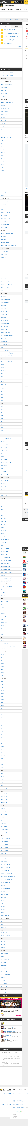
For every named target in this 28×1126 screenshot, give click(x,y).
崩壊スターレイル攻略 (17, 1100)
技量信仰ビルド (4, 384)
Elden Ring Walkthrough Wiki (7, 992)
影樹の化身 (3, 123)
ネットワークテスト (5, 959)
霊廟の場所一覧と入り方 (6, 581)
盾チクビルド (3, 397)
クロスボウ (3, 755)
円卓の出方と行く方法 (5, 332)
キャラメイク (3, 308)
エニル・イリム (4, 96)
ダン (2, 155)
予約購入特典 (3, 239)
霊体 (2, 507)
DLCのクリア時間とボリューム (7, 233)
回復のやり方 (3, 338)
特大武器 (2, 746)
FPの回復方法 (4, 341)
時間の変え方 (3, 521)
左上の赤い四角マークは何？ (7, 572)
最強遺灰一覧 (3, 279)
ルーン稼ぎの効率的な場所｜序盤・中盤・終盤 (13, 40)
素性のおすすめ (4, 314)
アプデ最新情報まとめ (5, 557)
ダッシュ (2, 492)
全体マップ (3, 808)
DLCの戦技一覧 (4, 802)
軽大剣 (2, 666)
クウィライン (3, 192)
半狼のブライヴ (4, 622)
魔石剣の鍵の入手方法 (5, 566)
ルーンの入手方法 (4, 320)
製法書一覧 (3, 885)
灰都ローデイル (4, 465)
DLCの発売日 (3, 236)
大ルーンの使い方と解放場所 (7, 335)
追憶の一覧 (3, 912)
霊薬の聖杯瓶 (3, 927)
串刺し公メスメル (4, 111)
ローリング (3, 489)
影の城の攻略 (3, 90)
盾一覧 (2, 776)
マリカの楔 (3, 524)
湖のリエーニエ (4, 447)
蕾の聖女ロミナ (4, 114)
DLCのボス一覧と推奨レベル (7, 102)
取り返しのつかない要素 (6, 560)
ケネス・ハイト (4, 616)
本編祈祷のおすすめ (5, 290)
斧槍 (2, 723)
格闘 (2, 675)
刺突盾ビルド (3, 400)
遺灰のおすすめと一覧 (5, 867)
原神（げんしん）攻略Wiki (18, 1104)
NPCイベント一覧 (4, 601)
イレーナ (2, 607)
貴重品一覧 (3, 891)
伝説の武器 (3, 649)
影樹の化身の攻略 (4, 210)
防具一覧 (2, 773)
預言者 (2, 421)
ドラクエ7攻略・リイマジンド (19, 1097)
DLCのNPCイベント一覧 (6, 137)
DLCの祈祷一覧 (4, 797)
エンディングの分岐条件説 (6, 586)
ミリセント (3, 631)
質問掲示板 (3, 947)
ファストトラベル (4, 501)
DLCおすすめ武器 (4, 201)
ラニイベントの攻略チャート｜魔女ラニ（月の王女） (13, 36)
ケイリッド (3, 453)
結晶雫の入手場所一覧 (5, 882)
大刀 (2, 669)
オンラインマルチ (4, 504)
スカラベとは (3, 542)
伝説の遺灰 (3, 909)
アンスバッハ (3, 152)
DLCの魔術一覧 (4, 799)
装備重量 (2, 527)
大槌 (2, 731)
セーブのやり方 (4, 986)
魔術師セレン (3, 613)
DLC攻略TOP (10, 9)
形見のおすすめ (4, 311)
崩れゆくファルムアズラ (6, 462)
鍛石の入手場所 (4, 862)
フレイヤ (2, 143)
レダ (2, 140)
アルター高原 (3, 823)
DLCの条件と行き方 (5, 242)
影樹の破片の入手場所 (5, 213)
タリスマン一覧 (4, 788)
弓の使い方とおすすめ (5, 344)
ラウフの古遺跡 (4, 93)
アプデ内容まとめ (4, 251)
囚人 (2, 427)
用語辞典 (2, 533)
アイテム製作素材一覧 (5, 888)
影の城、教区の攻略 (5, 224)
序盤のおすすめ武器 (5, 302)
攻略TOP (3, 9)
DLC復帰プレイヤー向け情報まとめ (8, 245)
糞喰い (2, 625)
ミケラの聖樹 (3, 471)
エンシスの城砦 (4, 87)
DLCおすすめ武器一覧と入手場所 (8, 646)
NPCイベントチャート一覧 (9, 29)
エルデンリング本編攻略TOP (7, 73)
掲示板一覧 (3, 941)
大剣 (2, 687)
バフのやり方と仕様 (5, 350)
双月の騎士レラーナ (5, 108)
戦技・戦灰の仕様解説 (5, 935)
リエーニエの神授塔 (5, 841)
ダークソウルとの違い (5, 974)
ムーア (2, 149)
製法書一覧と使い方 (8, 43)
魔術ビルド (3, 373)
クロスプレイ (3, 968)
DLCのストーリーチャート (6, 84)
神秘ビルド (3, 376)
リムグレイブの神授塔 (5, 838)
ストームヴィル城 (4, 444)
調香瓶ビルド (3, 394)
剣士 (2, 409)
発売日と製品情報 (4, 953)
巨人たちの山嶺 (4, 459)
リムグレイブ (3, 811)
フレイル (2, 734)
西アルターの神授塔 (5, 850)
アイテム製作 (3, 518)
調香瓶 (2, 657)
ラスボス (2, 132)
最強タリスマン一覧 (5, 282)
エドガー (2, 610)
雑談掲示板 (3, 944)
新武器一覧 (18, 9)
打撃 (2, 767)
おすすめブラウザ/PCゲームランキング (11, 1046)
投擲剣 (2, 663)
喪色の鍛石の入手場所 (5, 864)
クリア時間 (3, 980)
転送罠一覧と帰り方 (5, 548)
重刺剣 (2, 699)
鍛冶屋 (2, 545)
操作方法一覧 (3, 305)
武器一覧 (2, 640)
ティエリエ (3, 158)
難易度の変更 (3, 977)
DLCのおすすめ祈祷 (5, 287)
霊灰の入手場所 (4, 215)
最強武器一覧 (3, 257)
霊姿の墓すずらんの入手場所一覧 (8, 876)
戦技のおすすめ (4, 495)
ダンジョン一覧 (4, 832)
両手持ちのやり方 (4, 326)
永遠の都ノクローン (5, 829)
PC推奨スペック (4, 965)
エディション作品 (4, 971)
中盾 (2, 782)
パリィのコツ (3, 483)
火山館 (2, 456)
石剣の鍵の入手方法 (5, 563)
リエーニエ (3, 817)
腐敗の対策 (3, 575)
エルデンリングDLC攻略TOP (7, 75)
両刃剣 (2, 693)
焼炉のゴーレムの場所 (5, 218)
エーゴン (2, 167)
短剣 (2, 681)
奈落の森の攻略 (4, 227)
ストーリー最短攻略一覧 (6, 438)
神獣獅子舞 (3, 105)
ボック (2, 604)
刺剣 (2, 696)
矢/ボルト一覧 (4, 897)
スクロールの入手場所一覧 (6, 879)
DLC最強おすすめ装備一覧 (6, 285)
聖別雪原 (2, 468)
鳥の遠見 (2, 512)
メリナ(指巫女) (4, 983)
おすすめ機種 (3, 962)
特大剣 (2, 690)
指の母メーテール (4, 129)
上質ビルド (3, 391)
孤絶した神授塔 (4, 853)
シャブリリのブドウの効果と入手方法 (11, 33)
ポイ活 (8, 2)
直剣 (2, 684)
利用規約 (14, 1089)
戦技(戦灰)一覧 (4, 933)
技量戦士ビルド (4, 370)
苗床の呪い (3, 906)
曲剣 (2, 702)
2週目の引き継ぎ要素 (5, 539)
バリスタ (2, 752)
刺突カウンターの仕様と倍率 (7, 356)
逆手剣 (2, 654)
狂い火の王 (3, 595)
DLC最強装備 (3, 204)
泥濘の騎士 (3, 117)
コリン (2, 628)
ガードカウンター (4, 486)
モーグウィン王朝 (4, 474)
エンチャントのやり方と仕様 (7, 353)
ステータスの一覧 (4, 480)
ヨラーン (2, 164)
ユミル (2, 161)
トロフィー (3, 536)
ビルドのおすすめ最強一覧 (6, 361)
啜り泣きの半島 (4, 814)
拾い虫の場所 (3, 221)
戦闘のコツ (3, 347)
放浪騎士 (2, 406)
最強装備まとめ (4, 254)
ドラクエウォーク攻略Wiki (18, 1102)
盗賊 (2, 415)
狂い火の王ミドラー (5, 126)
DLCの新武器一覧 (4, 643)
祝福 (2, 515)
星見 (2, 418)
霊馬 (2, 509)
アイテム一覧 (3, 859)
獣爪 (2, 660)
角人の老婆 (3, 195)
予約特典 (2, 956)
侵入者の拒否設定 (4, 551)
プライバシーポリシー (23, 1089)
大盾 (2, 785)
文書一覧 (2, 903)
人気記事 (5, 26)
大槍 (2, 720)
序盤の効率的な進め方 (5, 299)
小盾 (2, 779)
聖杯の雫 (2, 921)
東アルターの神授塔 (5, 847)
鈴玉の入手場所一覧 (5, 870)
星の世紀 (2, 589)
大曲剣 (2, 705)
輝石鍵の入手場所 (4, 554)
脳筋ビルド (3, 364)
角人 (2, 146)
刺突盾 (2, 672)
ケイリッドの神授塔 (5, 844)
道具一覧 (2, 900)
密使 (2, 430)
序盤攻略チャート (4, 441)
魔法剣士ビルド (4, 367)
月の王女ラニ (3, 619)
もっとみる (18, 46)
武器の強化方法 (4, 329)
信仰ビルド (3, 381)
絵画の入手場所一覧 (5, 915)
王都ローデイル (4, 450)
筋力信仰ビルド (4, 388)
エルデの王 (3, 592)
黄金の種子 (3, 924)
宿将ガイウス (3, 120)
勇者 (2, 412)
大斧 (2, 714)
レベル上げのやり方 (5, 323)
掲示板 (16, 26)
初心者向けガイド (4, 296)
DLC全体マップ (4, 207)
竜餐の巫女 (3, 170)
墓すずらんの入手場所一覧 (6, 873)
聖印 (2, 758)
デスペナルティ (4, 530)
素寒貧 (2, 433)
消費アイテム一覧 (4, 894)
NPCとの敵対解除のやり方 (6, 578)
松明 (2, 764)
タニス (2, 634)
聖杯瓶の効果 (3, 317)
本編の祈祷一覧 (4, 794)
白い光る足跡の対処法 (5, 569)
